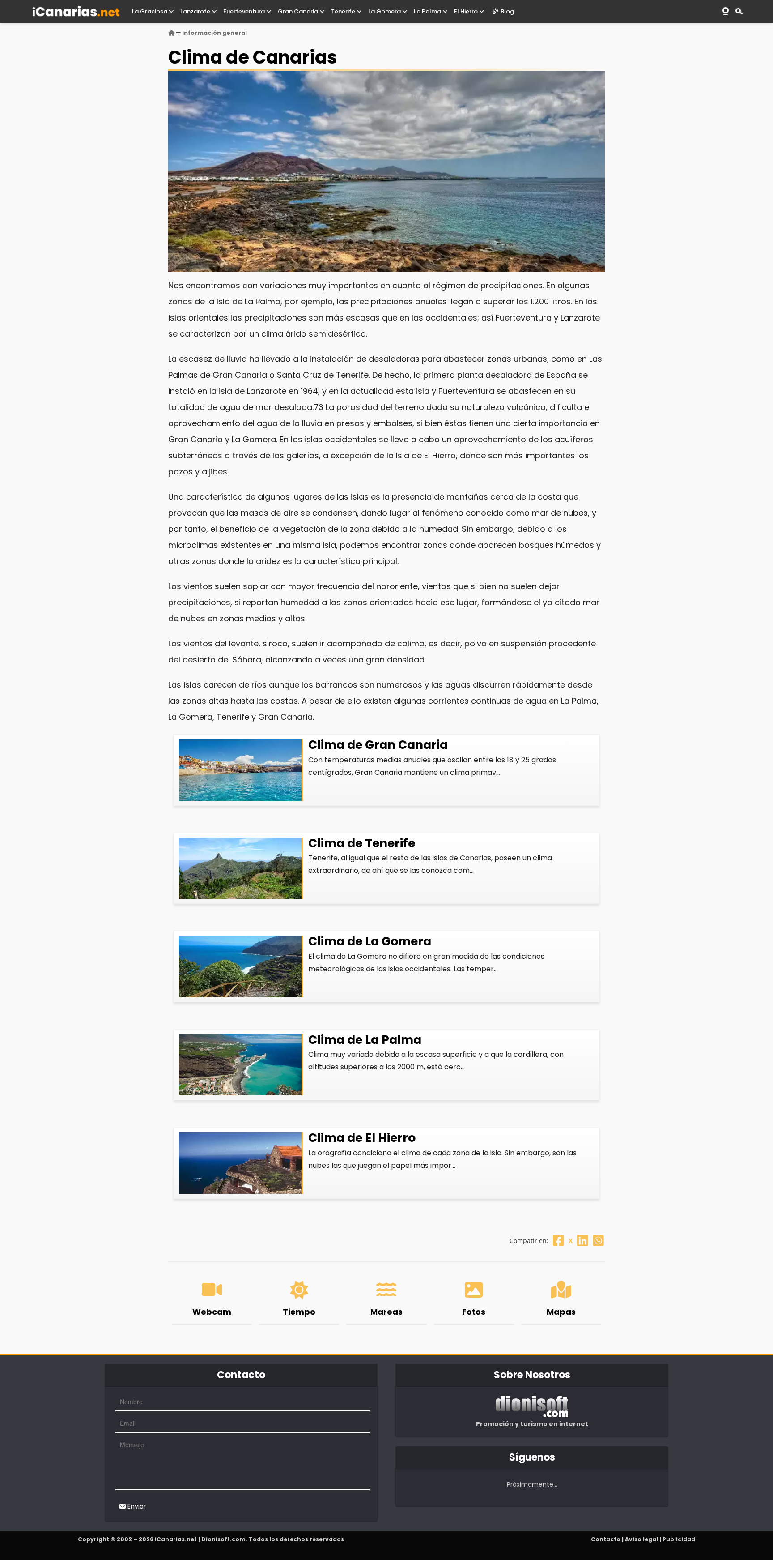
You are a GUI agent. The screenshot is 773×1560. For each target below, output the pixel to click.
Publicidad (679, 1539)
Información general (214, 33)
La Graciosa (150, 11)
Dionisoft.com (223, 1539)
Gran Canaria (298, 11)
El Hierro (466, 11)
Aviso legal (641, 1539)
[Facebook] (558, 1240)
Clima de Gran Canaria (378, 744)
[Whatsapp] (598, 1240)
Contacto (605, 1539)
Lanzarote (196, 11)
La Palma (428, 11)
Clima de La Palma (364, 1039)
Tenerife (344, 11)
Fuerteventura (244, 11)
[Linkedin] (582, 1240)
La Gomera (385, 11)
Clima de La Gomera (369, 941)
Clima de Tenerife (361, 843)
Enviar (136, 1506)
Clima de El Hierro (362, 1137)
